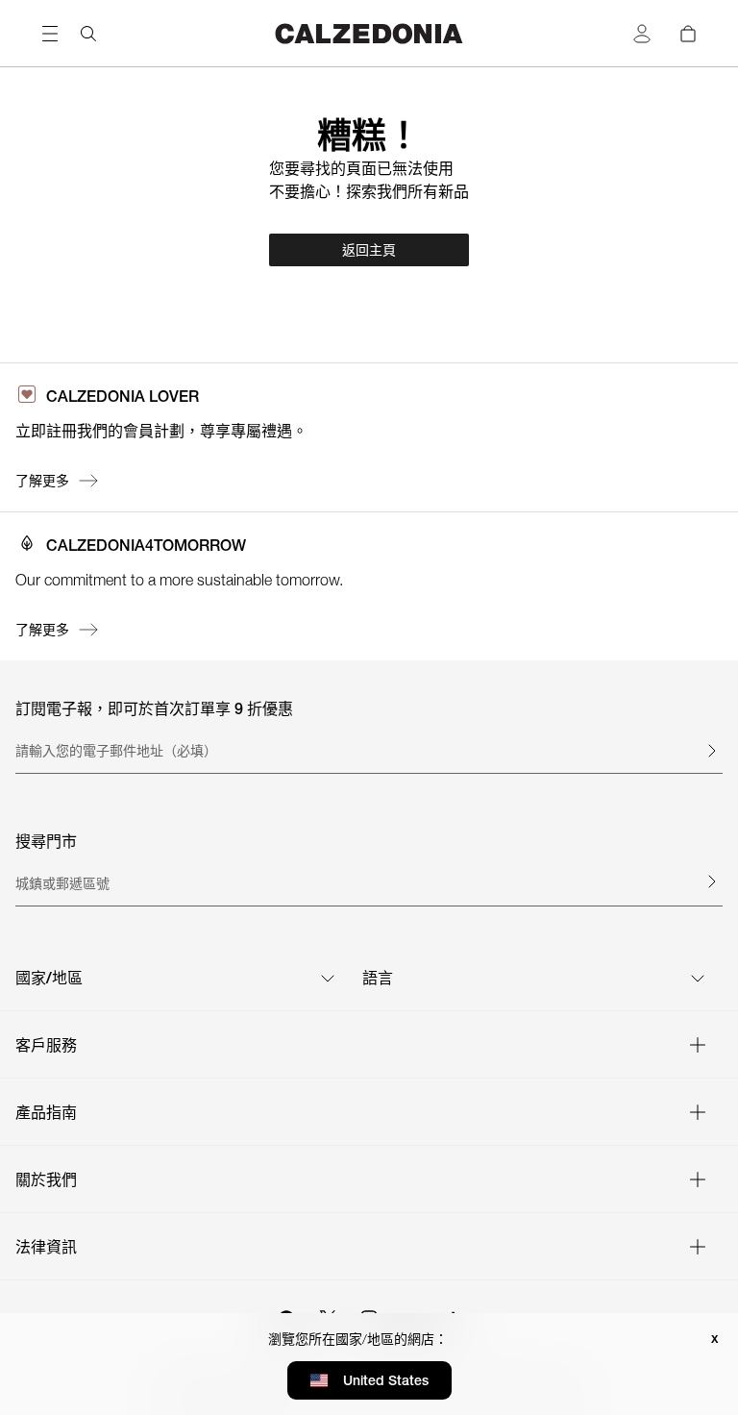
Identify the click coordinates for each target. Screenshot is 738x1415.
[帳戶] (641, 33)
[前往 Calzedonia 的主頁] (369, 33)
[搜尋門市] (711, 881)
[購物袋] (688, 33)
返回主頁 (369, 250)
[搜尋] (88, 33)
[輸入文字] (711, 750)
